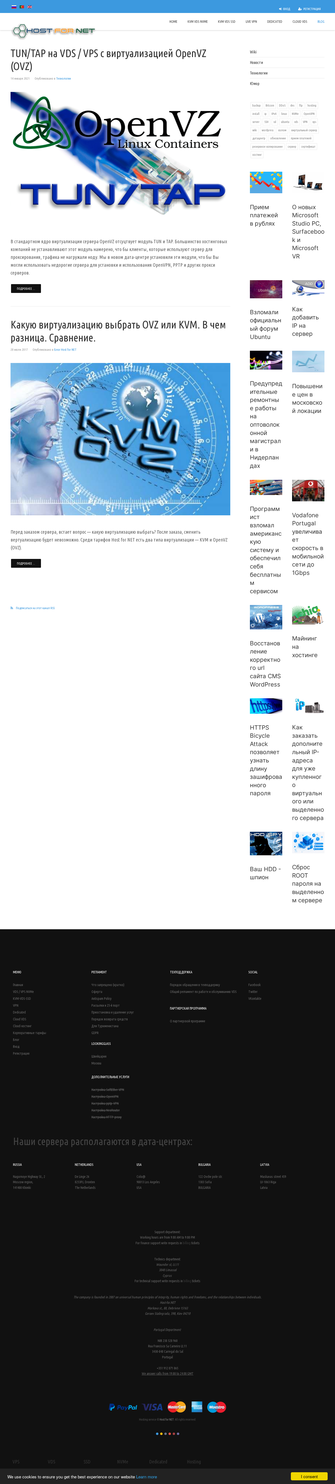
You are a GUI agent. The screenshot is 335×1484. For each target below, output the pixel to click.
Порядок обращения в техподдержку (195, 985)
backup (256, 105)
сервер (292, 146)
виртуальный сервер (304, 130)
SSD (87, 1461)
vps (314, 121)
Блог (16, 1040)
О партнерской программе (187, 1021)
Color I (157, 1434)
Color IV (169, 1434)
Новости (256, 62)
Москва (96, 1063)
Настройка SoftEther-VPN (107, 1090)
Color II (161, 1434)
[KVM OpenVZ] (120, 439)
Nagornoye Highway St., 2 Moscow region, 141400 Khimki (29, 1182)
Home (173, 22)
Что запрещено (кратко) (107, 985)
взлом (282, 130)
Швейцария (98, 1056)
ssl (274, 121)
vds (296, 121)
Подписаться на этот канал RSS (35, 608)
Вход (16, 1047)
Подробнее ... (26, 288)
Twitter (253, 992)
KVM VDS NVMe (198, 22)
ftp (301, 105)
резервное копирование (267, 146)
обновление (278, 138)
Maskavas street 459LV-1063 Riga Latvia (273, 1182)
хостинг (257, 154)
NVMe (295, 113)
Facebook (254, 985)
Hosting (194, 1461)
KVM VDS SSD (226, 22)
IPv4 (273, 113)
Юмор (254, 83)
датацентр (258, 138)
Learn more (146, 1476)
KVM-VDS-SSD (22, 999)
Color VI (178, 1434)
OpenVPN (309, 113)
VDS (51, 1461)
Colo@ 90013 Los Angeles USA (148, 1182)
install (255, 113)
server (255, 121)
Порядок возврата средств (109, 1019)
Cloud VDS (19, 1019)
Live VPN (251, 22)
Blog (321, 22)
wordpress (267, 130)
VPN (305, 121)
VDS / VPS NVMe (23, 992)
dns (292, 105)
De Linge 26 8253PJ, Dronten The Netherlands (85, 1182)
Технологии (63, 78)
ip (265, 113)
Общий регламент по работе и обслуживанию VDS (203, 992)
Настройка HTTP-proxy (106, 1117)
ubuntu (285, 121)
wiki (254, 130)
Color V (174, 1434)
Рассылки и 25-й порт (105, 1005)
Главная (18, 985)
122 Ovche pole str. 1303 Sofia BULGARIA (210, 1182)
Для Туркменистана (104, 1026)
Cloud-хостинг (22, 1026)
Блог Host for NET (65, 349)
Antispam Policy (101, 999)
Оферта (96, 992)
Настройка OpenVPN (104, 1096)
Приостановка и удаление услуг (112, 1012)
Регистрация (21, 1053)
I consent (309, 1476)
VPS (16, 1461)
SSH (266, 121)
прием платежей (301, 138)
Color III (165, 1434)
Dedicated (19, 1012)
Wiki (253, 52)
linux (284, 113)
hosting (312, 105)
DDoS (282, 105)
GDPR (95, 1033)
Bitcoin (270, 105)
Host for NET (167, 1419)
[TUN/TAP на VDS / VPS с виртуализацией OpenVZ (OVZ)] (120, 158)
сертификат (308, 146)
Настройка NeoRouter (105, 1110)
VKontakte (254, 999)
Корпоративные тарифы (29, 1033)
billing (187, 1243)
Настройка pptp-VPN (105, 1103)
